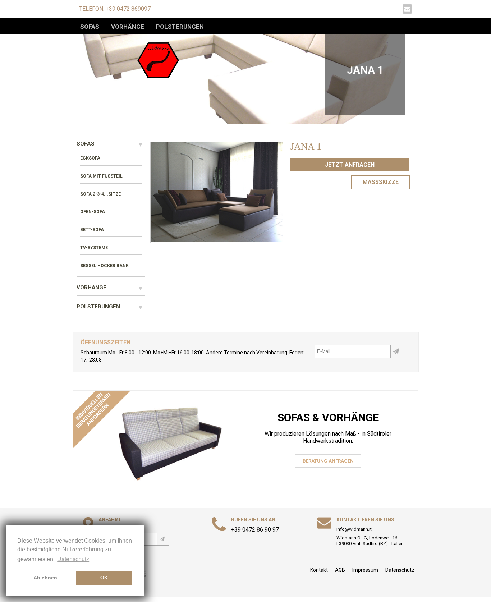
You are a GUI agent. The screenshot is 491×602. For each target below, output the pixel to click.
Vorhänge (127, 26)
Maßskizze (381, 182)
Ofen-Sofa (92, 211)
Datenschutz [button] (73, 559)
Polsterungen (180, 26)
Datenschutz (399, 570)
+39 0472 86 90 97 (255, 530)
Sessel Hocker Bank (104, 265)
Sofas (89, 26)
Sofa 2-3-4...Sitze (100, 194)
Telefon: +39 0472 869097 (115, 8)
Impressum (365, 570)
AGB (340, 570)
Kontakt (319, 570)
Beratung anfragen (328, 461)
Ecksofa (90, 158)
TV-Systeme (94, 247)
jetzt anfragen (350, 164)
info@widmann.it (354, 529)
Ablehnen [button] (45, 577)
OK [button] (104, 577)
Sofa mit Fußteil (101, 176)
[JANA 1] (217, 239)
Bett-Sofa (92, 229)
